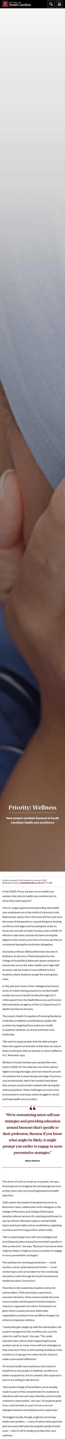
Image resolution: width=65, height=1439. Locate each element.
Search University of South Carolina (51, 4)
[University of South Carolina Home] (16, 4)
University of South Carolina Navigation (59, 4)
